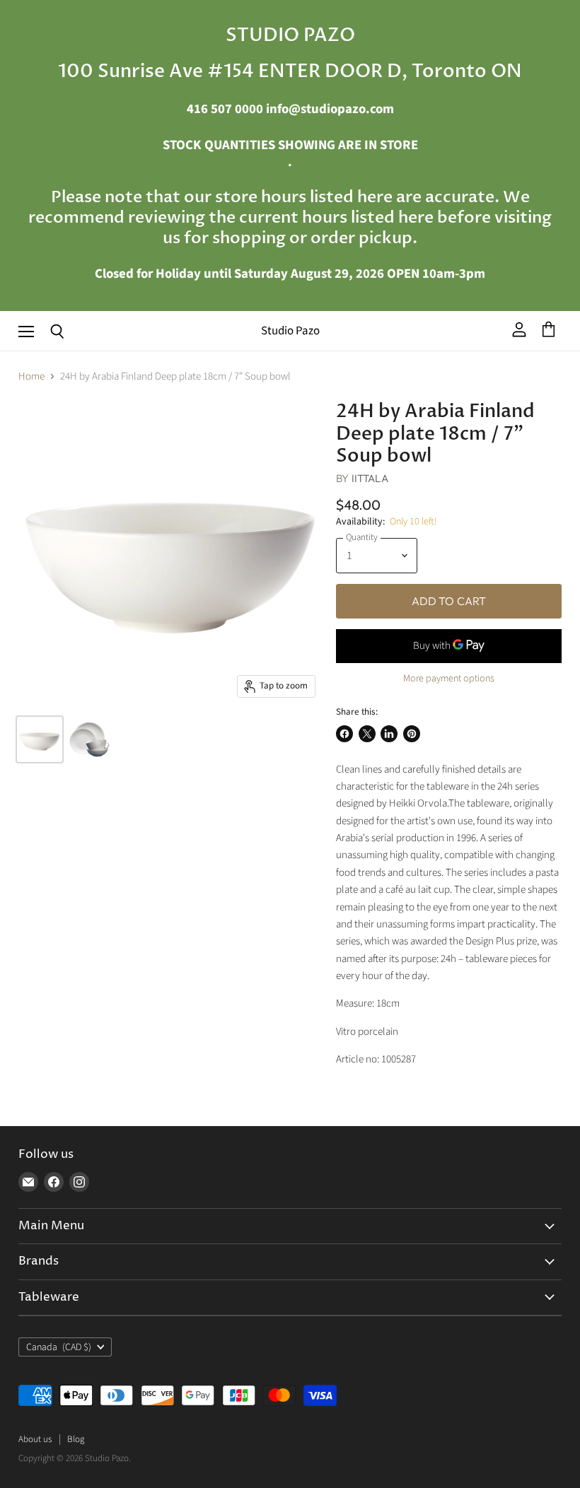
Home (31, 376)
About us (35, 1439)
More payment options (448, 678)
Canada (58, 1347)
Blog (75, 1439)
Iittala (370, 478)
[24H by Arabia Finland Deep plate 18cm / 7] (39, 739)
